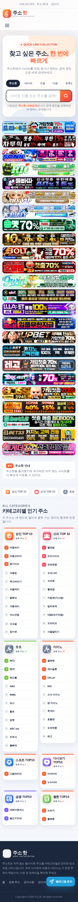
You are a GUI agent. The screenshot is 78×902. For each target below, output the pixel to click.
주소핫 (13, 83)
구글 (42, 83)
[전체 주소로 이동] (7, 25)
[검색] (66, 96)
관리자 (55, 4)
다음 (55, 83)
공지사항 (29, 882)
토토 (72, 491)
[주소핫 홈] (20, 13)
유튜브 (69, 83)
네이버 (28, 83)
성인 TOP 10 (19, 491)
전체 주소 (14, 882)
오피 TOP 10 (48, 491)
